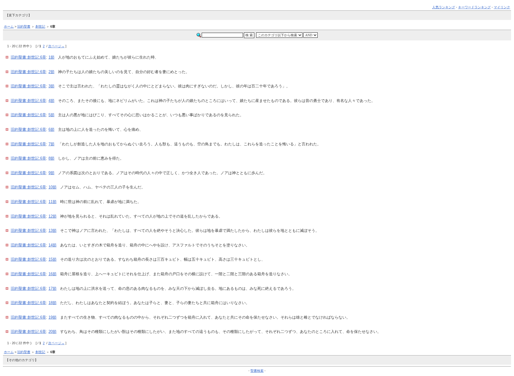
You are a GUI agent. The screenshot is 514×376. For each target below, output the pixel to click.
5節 (51, 115)
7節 (51, 144)
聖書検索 (257, 370)
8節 (51, 158)
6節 (51, 129)
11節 (52, 201)
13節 (52, 230)
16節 (52, 274)
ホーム (9, 26)
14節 (52, 245)
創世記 (40, 26)
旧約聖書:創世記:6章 (28, 57)
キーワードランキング (474, 7)
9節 (51, 173)
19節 (52, 317)
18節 (52, 303)
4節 (51, 100)
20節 (52, 331)
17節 (52, 288)
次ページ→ (56, 46)
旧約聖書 (23, 26)
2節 (51, 72)
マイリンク (502, 7)
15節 (52, 259)
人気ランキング (443, 7)
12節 (52, 216)
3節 (51, 86)
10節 (52, 187)
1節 (51, 57)
